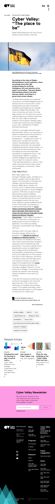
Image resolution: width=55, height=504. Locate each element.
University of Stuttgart (20, 330)
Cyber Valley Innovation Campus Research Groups (32, 465)
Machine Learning (18, 312)
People (30, 457)
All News (7, 15)
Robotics (29, 312)
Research (32, 454)
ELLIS (37, 263)
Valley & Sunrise (32, 449)
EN (43, 6)
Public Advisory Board (45, 456)
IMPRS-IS (30, 460)
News (48, 9)
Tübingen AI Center (34, 315)
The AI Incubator (32, 443)
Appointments (17, 319)
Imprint (17, 498)
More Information (37, 304)
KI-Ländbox (31, 446)
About (42, 461)
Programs (32, 440)
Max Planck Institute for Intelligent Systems (26, 323)
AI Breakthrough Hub (19, 315)
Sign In (7, 499)
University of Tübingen (20, 326)
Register (45, 407)
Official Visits (28, 319)
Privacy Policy (21, 411)
